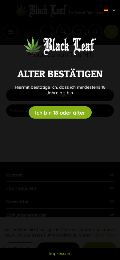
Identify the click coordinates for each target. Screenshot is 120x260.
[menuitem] (107, 4)
